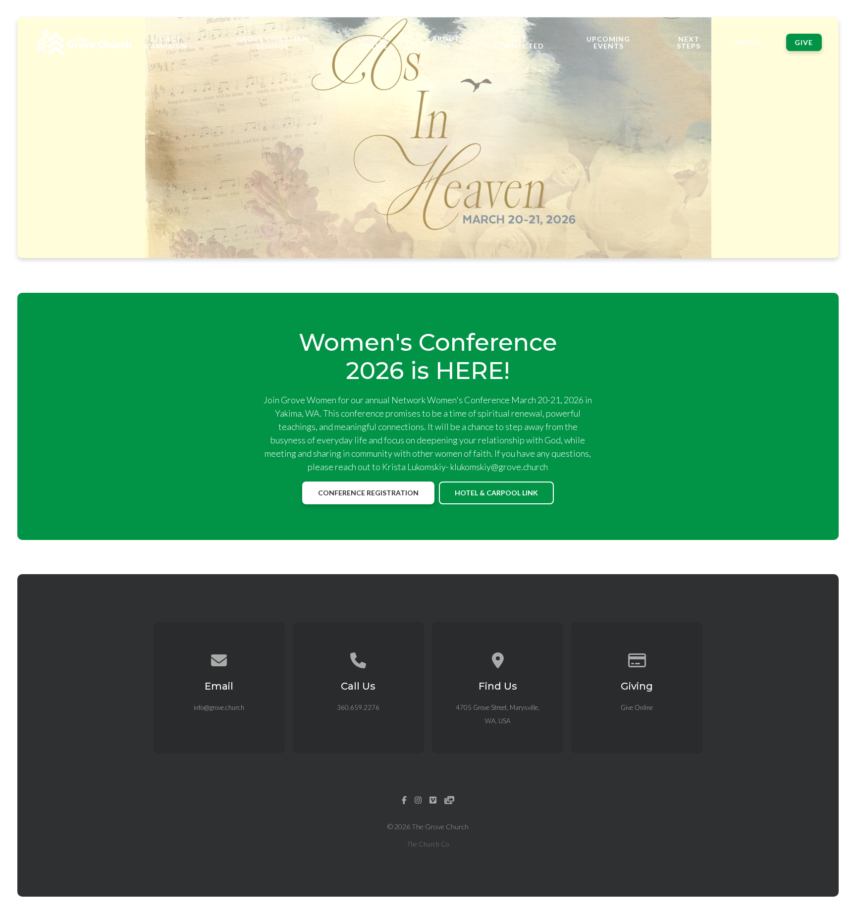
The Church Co (428, 844)
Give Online (637, 707)
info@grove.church (219, 707)
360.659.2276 (358, 707)
